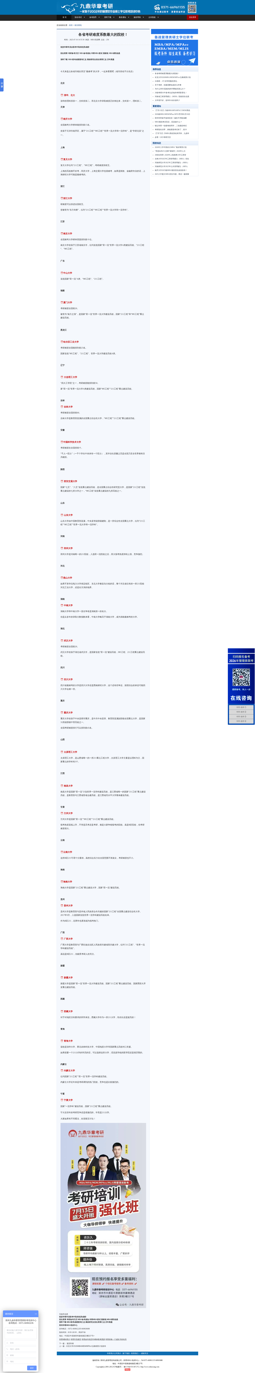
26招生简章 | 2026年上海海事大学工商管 (170, 155)
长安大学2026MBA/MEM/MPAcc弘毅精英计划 (173, 77)
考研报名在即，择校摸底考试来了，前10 (171, 130)
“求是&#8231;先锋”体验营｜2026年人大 (170, 151)
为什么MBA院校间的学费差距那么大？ (170, 89)
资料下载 (107, 17)
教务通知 (122, 17)
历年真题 (110, 59)
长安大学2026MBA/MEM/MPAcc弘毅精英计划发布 (86, 1346)
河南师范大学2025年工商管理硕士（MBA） (172, 163)
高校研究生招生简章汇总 (97, 59)
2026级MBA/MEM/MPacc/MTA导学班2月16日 (172, 114)
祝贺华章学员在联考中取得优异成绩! (75, 47)
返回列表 (70, 1343)
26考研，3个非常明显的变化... (166, 81)
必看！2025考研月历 (163, 137)
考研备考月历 (73, 53)
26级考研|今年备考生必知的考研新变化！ (171, 93)
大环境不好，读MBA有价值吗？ (167, 100)
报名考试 (78, 17)
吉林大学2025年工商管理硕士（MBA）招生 (172, 159)
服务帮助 (137, 17)
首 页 (64, 17)
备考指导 (93, 17)
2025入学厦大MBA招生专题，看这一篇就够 (172, 174)
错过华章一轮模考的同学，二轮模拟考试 (171, 126)
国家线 (105, 53)
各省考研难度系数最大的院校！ (167, 73)
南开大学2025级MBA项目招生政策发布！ (171, 170)
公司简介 (117, 1353)
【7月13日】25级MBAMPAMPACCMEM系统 (172, 110)
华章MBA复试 (96, 53)
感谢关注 (144, 1353)
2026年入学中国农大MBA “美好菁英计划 (171, 147)
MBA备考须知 (85, 53)
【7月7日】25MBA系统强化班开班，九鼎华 (172, 133)
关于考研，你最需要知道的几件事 (168, 85)
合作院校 (152, 17)
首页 (71, 25)
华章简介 (110, 1353)
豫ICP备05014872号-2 (132, 1367)
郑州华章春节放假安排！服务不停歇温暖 (171, 118)
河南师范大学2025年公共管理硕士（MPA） (172, 166)
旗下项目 (126, 1353)
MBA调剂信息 (114, 53)
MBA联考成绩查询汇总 (77, 59)
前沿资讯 (78, 25)
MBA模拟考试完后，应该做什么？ (168, 122)
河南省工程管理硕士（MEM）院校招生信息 (172, 96)
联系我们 (134, 1353)
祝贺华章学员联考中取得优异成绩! (72, 1317)
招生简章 (192, 17)
